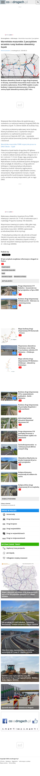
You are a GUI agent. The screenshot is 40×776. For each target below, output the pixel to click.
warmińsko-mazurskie (8, 270)
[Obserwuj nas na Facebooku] (20, 731)
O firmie (2, 761)
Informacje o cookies (24, 761)
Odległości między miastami (16, 558)
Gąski (3, 273)
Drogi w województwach (15, 533)
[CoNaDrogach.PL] (17, 4)
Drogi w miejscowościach (15, 538)
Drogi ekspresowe (13, 519)
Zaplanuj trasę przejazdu (15, 548)
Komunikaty (12, 763)
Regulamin (15, 761)
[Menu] (3, 2)
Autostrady (10, 514)
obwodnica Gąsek (7, 276)
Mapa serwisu (4, 763)
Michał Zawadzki (5, 50)
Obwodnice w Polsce (20, 276)
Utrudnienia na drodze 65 (8, 505)
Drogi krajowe (11, 524)
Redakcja (8, 761)
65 (2, 264)
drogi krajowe (6, 267)
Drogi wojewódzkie (13, 529)
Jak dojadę (10, 553)
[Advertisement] (20, 21)
